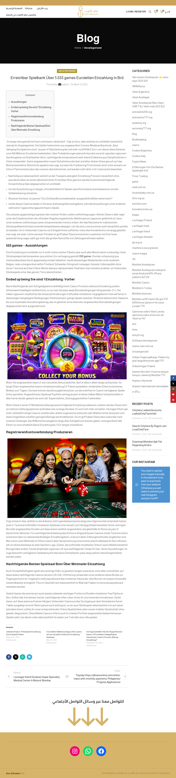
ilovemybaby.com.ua (143, 192)
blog (134, 134)
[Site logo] (88, 11)
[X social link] (15, 657)
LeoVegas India (140, 226)
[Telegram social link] (29, 657)
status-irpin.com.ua (142, 346)
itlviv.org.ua (138, 198)
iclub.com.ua (138, 187)
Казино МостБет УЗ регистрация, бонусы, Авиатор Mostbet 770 (150, 373)
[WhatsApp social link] (22, 657)
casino (135, 145)
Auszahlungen (19, 102)
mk (133, 259)
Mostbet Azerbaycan (143, 264)
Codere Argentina (142, 150)
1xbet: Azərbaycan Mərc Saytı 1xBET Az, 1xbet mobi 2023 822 (148, 104)
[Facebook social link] (9, 657)
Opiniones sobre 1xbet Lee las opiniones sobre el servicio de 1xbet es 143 (148, 315)
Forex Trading (140, 176)
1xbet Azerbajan (141, 97)
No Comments (155, 418)
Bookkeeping (139, 139)
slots (135, 329)
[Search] (150, 11)
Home (78, 47)
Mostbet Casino (140, 282)
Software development (144, 340)
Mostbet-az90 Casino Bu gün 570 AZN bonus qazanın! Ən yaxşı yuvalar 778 (150, 302)
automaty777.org (141, 128)
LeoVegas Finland (142, 220)
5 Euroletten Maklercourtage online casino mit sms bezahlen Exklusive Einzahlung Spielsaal (64, 634)
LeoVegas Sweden (142, 237)
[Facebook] (101, 751)
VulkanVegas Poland (143, 366)
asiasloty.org (139, 123)
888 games (85, 256)
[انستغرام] (75, 751)
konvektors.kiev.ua (142, 209)
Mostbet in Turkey (142, 288)
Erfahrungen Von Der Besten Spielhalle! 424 (147, 169)
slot (134, 324)
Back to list (67, 676)
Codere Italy (139, 156)
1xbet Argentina (140, 91)
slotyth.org (138, 335)
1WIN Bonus (138, 86)
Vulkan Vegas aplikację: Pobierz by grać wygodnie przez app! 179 (150, 359)
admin (65, 84)
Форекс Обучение (142, 380)
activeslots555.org (142, 112)
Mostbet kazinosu (142, 293)
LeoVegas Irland (141, 231)
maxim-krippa (139, 253)
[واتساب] (88, 751)
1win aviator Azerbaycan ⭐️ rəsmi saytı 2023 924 (150, 79)
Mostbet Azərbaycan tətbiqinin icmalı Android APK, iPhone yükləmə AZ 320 (149, 273)
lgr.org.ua (137, 242)
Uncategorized (92, 47)
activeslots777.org (142, 117)
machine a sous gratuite (145, 248)
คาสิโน (136, 391)
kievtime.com (139, 203)
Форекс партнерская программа (150, 386)
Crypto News (139, 161)
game (135, 181)
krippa (135, 214)
